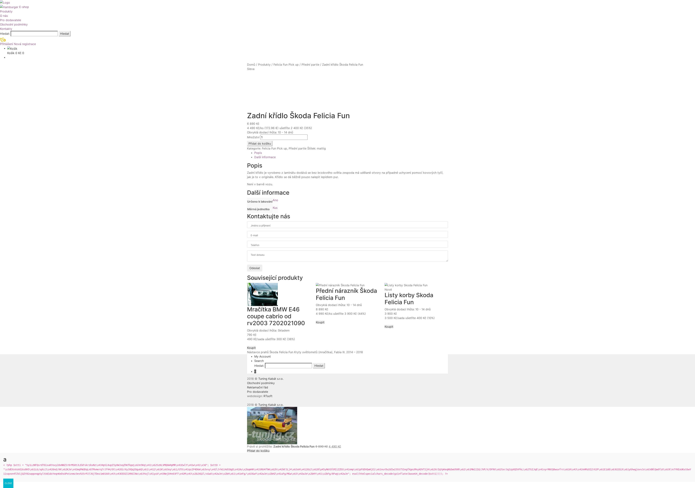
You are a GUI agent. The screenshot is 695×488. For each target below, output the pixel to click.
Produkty (6, 11)
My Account (262, 356)
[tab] (351, 153)
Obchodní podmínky (14, 24)
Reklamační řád (257, 387)
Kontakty (6, 29)
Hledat (64, 33)
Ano (275, 200)
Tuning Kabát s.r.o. (270, 378)
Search (259, 361)
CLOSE (8, 483)
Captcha (256, 278)
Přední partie (310, 64)
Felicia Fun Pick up (286, 64)
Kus (275, 207)
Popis (258, 153)
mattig (321, 148)
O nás (4, 16)
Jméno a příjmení (260, 225)
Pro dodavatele (10, 20)
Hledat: (5, 33)
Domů (251, 64)
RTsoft (268, 396)
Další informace (265, 157)
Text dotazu (257, 254)
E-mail (254, 235)
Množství (253, 137)
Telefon (255, 245)
